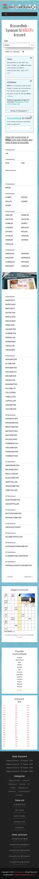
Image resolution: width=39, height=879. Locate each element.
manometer (11, 384)
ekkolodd (10, 317)
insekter (9, 325)
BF (16, 726)
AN (16, 714)
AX (16, 721)
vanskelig (19, 795)
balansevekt (11, 470)
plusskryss (12, 791)
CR (16, 746)
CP (4, 746)
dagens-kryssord (14, 780)
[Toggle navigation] (5, 14)
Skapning (19, 684)
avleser (9, 258)
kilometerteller (14, 537)
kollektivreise (19, 822)
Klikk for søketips (12, 52)
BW (4, 735)
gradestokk (11, 419)
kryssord (22, 784)
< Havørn (10, 577)
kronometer (11, 423)
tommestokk (11, 456)
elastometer (12, 478)
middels (13, 788)
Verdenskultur (19, 660)
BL (4, 730)
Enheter (19, 682)
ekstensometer (13, 513)
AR (28, 717)
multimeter (11, 435)
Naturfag (19, 686)
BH (4, 728)
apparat (25, 254)
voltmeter (10, 409)
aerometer (11, 359)
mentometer (11, 427)
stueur (9, 236)
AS (4, 719)
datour (9, 219)
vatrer (24, 240)
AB (28, 705)
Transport (19, 679)
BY (16, 735)
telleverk (10, 393)
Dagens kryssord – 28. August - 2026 (19, 761)
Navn (19, 662)
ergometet (11, 372)
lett (29, 784)
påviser (25, 262)
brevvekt (10, 309)
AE (28, 708)
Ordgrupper (19, 674)
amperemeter (12, 465)
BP (28, 730)
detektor (10, 313)
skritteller (11, 482)
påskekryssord (23, 788)
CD (16, 739)
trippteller (11, 490)
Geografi (19, 657)
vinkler (25, 266)
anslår (9, 215)
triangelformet (19, 804)
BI (16, 728)
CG (4, 741)
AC (4, 708)
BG (28, 726)
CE (28, 739)
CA (4, 739)
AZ (4, 723)
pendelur (10, 338)
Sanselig (19, 672)
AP (4, 717)
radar (24, 197)
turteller (10, 401)
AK (16, 712)
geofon (25, 219)
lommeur (10, 262)
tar (23, 163)
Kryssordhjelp (14, 118)
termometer (11, 452)
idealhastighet (13, 527)
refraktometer (13, 518)
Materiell (19, 677)
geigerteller (12, 504)
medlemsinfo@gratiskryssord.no (25, 875)
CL (4, 744)
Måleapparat (18, 102)
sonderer (10, 342)
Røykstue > (28, 577)
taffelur (10, 346)
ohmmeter (10, 333)
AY (28, 721)
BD (28, 723)
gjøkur (9, 223)
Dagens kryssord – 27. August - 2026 (19, 764)
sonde (24, 201)
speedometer (12, 486)
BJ (28, 728)
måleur (25, 228)
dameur (25, 215)
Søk (32, 45)
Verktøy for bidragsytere (18, 111)
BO (16, 730)
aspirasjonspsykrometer (18, 565)
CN (16, 744)
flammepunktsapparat (16, 556)
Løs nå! (19, 637)
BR (4, 732)
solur (8, 201)
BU (28, 732)
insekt (26, 102)
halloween (26, 780)
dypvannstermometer (16, 546)
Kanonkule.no (19, 872)
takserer (10, 350)
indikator (10, 380)
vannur (9, 240)
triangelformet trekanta (19, 850)
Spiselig (19, 667)
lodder (9, 228)
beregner (10, 304)
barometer (11, 368)
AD (16, 708)
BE (4, 726)
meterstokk (11, 431)
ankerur (9, 254)
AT (16, 719)
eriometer (10, 376)
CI (28, 741)
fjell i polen (19, 810)
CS (28, 746)
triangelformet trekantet (19, 856)
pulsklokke (11, 439)
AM (4, 714)
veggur (9, 244)
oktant (9, 232)
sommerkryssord (24, 791)
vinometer (10, 405)
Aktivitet (19, 665)
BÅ (4, 737)
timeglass (10, 397)
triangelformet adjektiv (19, 844)
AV (4, 721)
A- (4, 705)
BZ (28, 735)
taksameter (11, 448)
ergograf (10, 321)
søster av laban (19, 816)
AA (16, 705)
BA (16, 723)
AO (28, 714)
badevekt (10, 300)
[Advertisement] (19, 175)
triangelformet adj (19, 839)
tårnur (25, 236)
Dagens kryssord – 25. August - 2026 (19, 771)
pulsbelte (10, 388)
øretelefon (19, 827)
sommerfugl (11, 104)
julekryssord (13, 784)
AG (16, 710)
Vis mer (19, 690)
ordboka (10, 96)
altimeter (10, 364)
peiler (24, 232)
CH (16, 741)
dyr (7, 163)
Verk (19, 669)
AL (28, 712)
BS (16, 732)
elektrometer (12, 500)
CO (28, 744)
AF (4, 710)
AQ (16, 717)
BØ (28, 737)
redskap (9, 266)
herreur (25, 258)
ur (6, 154)
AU (28, 719)
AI (4, 712)
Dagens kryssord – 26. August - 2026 (19, 768)
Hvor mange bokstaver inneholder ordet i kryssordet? (18, 123)
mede (8, 188)
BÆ (16, 737)
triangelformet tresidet (20, 862)
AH (28, 710)
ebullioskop (11, 474)
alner (8, 197)
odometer (10, 329)
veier (18, 104)
